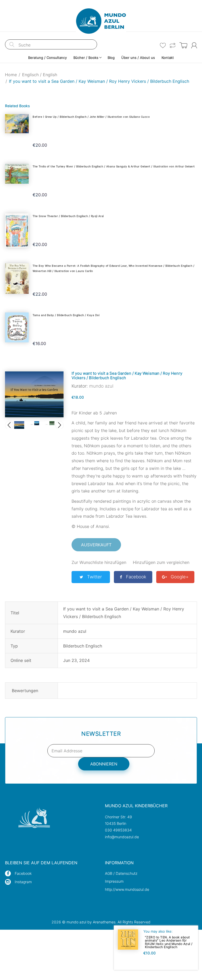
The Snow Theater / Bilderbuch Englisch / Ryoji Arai (68, 216)
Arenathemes (104, 922)
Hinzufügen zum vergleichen (161, 562)
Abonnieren (103, 764)
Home (11, 74)
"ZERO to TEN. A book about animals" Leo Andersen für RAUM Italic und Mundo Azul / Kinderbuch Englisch (169, 942)
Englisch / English (39, 74)
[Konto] (194, 45)
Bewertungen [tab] (25, 690)
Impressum (114, 881)
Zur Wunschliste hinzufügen (99, 562)
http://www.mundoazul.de (127, 889)
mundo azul (101, 386)
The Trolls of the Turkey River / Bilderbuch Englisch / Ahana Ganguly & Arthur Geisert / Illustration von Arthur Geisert (114, 166)
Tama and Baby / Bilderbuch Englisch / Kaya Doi (66, 315)
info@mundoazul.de (122, 837)
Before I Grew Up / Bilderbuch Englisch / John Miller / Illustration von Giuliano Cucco (91, 116)
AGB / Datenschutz (121, 873)
